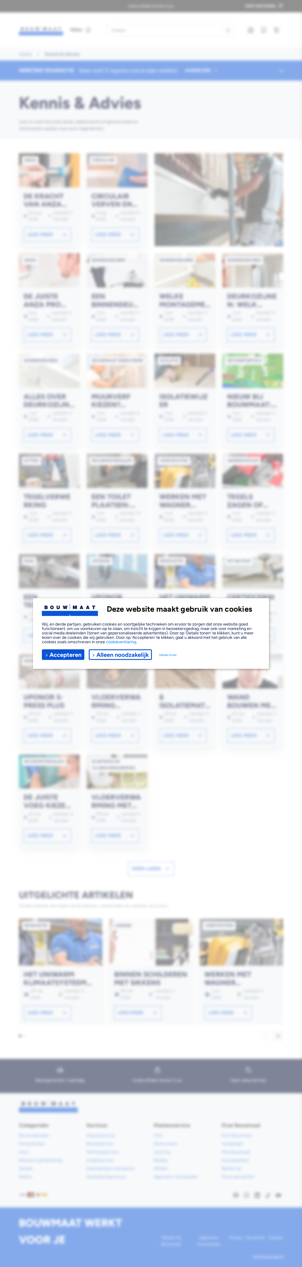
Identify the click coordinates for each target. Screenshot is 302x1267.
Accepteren (65, 654)
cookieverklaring (121, 641)
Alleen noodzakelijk (122, 654)
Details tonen (168, 655)
